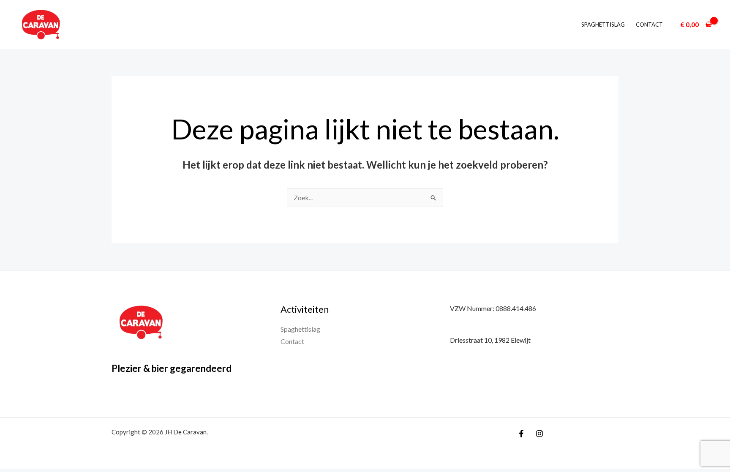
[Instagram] (539, 433)
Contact (649, 24)
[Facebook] (521, 433)
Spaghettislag (603, 24)
